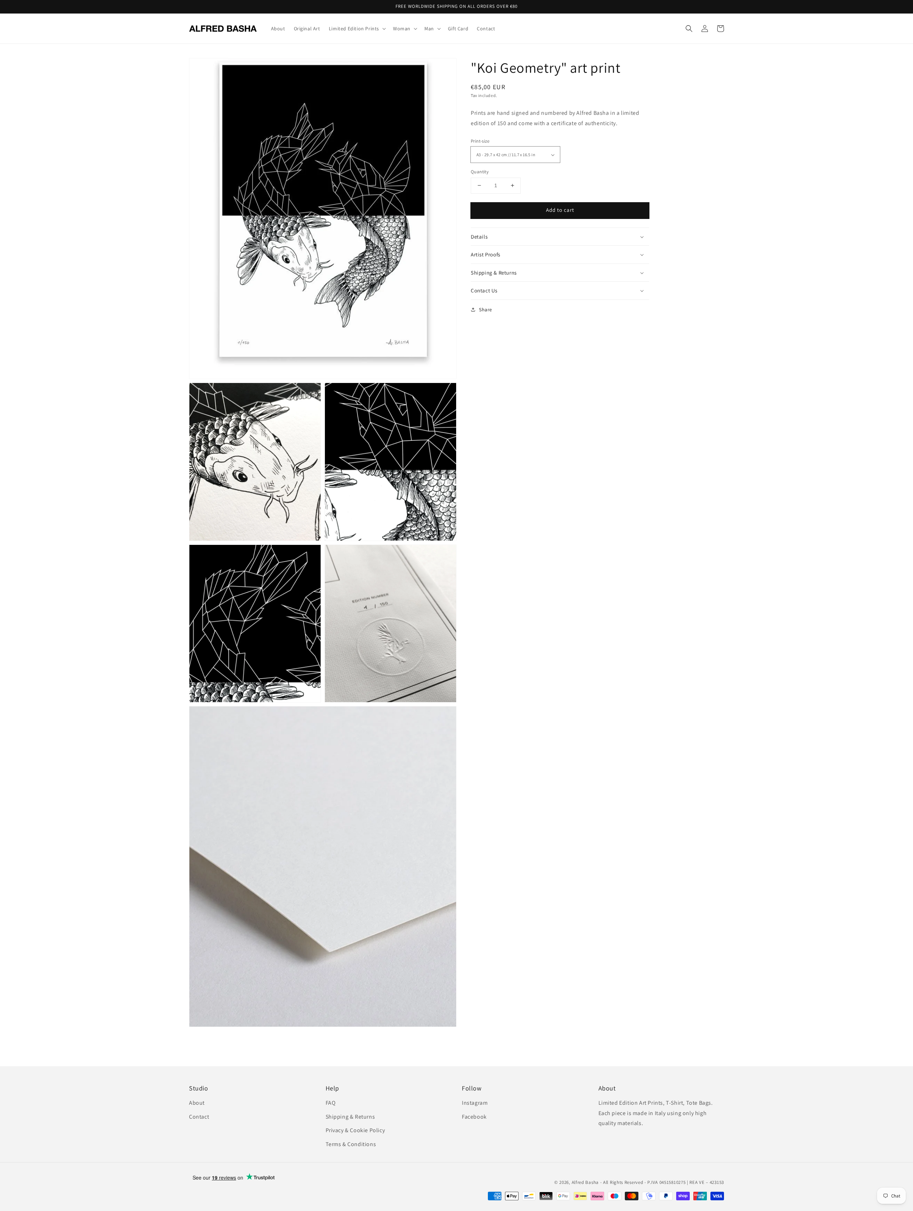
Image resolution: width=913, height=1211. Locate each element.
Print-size (480, 141)
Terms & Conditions (351, 1144)
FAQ (331, 1103)
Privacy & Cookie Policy (355, 1130)
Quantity (480, 172)
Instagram (475, 1103)
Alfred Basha (585, 1182)
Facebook (474, 1116)
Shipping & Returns (350, 1116)
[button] (689, 28)
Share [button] (485, 309)
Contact (199, 1116)
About (197, 1103)
